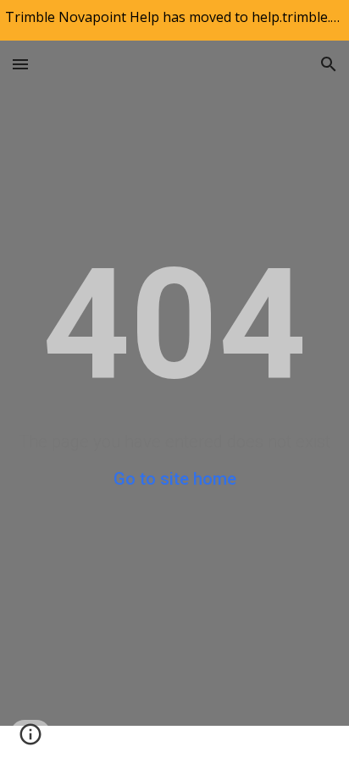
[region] (174, 20)
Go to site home (175, 479)
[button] (20, 64)
